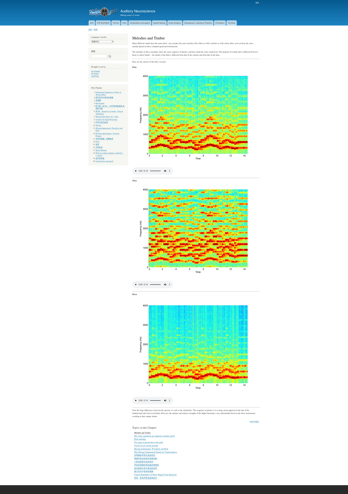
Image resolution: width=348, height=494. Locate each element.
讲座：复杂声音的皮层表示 (145, 478)
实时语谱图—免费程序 (104, 139)
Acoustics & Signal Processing (106, 119)
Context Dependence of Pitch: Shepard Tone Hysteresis (155, 474)
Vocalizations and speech (140, 23)
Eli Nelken (95, 73)
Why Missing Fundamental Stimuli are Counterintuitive (155, 452)
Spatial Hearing (159, 23)
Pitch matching (140, 439)
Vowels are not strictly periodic (146, 445)
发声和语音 (100, 158)
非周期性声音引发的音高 (144, 455)
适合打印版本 (254, 421)
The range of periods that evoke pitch (148, 442)
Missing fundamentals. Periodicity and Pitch (151, 449)
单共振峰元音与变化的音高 (145, 468)
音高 (95, 29)
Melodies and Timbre (142, 432)
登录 (257, 2)
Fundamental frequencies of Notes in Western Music (108, 93)
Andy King (95, 76)
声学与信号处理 (103, 23)
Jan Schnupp (95, 71)
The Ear (116, 23)
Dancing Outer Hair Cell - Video (107, 117)
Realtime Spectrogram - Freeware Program (107, 134)
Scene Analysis (175, 23)
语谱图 (98, 100)
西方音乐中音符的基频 (143, 471)
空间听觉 (99, 147)
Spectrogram (100, 103)
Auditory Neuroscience (137, 10)
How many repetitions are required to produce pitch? (154, 436)
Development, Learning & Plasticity (198, 23)
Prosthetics (219, 23)
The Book (231, 23)
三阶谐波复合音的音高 (143, 461)
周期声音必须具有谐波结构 (145, 458)
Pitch (124, 23)
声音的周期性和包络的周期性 (146, 465)
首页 (92, 23)
